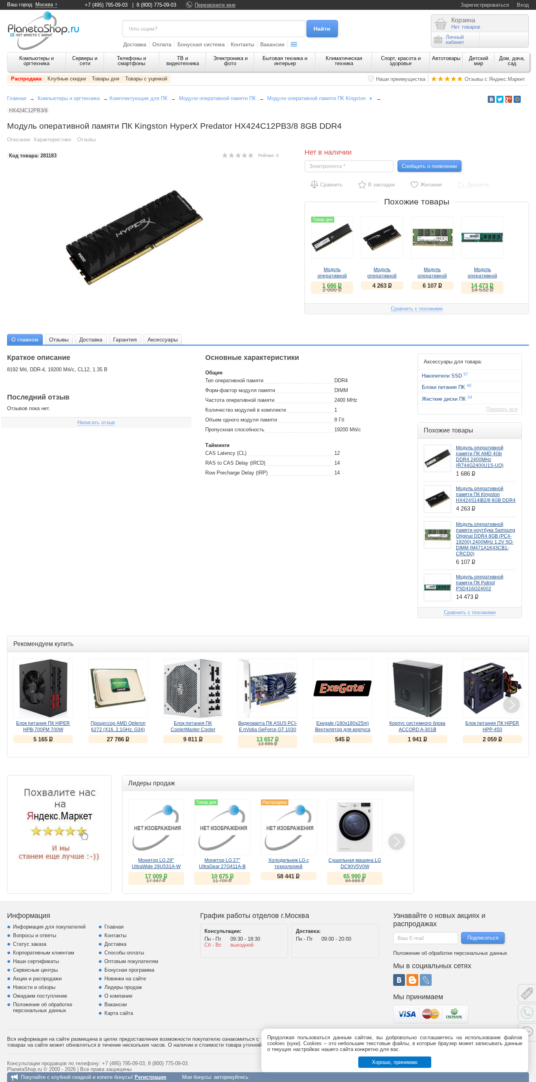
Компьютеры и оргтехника (36, 60)
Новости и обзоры (34, 987)
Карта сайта (118, 1013)
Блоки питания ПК (446, 386)
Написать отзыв (96, 422)
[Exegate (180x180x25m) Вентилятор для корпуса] (342, 688)
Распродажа (26, 79)
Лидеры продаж (123, 987)
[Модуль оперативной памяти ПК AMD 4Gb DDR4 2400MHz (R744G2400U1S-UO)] (437, 458)
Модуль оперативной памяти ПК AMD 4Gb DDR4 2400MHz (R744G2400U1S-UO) (479, 456)
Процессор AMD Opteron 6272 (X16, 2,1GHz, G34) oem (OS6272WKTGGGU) (118, 730)
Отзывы (86, 139)
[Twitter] (499, 99)
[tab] (25, 339)
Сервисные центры (35, 970)
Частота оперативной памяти (239, 400)
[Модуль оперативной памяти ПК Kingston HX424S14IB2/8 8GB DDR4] (382, 237)
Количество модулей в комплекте (245, 410)
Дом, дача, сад (512, 60)
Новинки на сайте (125, 979)
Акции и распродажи (37, 979)
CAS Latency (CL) (225, 453)
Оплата (161, 44)
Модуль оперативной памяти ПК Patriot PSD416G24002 (479, 582)
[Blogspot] (412, 980)
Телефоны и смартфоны (131, 60)
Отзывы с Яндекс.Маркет (495, 79)
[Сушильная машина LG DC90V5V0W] (355, 827)
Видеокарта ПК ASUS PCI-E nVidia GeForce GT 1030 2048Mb (267, 730)
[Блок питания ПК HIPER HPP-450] (492, 688)
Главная (16, 98)
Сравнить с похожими (417, 309)
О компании (118, 996)
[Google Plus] (508, 99)
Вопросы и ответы (34, 935)
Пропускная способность (234, 429)
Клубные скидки (66, 79)
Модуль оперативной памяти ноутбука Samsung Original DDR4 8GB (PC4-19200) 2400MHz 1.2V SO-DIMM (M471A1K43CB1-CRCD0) (485, 539)
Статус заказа (29, 944)
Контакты (242, 44)
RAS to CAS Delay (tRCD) (235, 463)
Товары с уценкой (146, 79)
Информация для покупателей (49, 927)
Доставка (134, 44)
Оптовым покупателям (131, 961)
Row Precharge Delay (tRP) (236, 473)
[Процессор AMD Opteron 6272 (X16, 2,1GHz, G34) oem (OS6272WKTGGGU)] (118, 688)
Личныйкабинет (455, 40)
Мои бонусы (196, 1077)
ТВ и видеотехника (182, 60)
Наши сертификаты (36, 961)
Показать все (502, 409)
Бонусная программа (129, 970)
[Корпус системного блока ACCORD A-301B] (417, 688)
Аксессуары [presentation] (163, 339)
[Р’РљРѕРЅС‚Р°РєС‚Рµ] (491, 99)
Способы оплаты (124, 953)
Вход (523, 5)
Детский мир (478, 60)
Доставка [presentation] (90, 339)
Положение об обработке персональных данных (42, 1007)
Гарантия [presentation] (125, 339)
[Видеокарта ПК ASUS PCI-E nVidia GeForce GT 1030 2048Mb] (267, 688)
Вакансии (272, 44)
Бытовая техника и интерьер (285, 60)
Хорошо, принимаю (394, 1062)
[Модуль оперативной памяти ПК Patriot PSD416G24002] (482, 237)
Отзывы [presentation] (59, 339)
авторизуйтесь (231, 1077)
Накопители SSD (445, 375)
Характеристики (52, 139)
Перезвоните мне (215, 5)
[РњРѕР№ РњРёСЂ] (517, 99)
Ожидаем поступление (40, 996)
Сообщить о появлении (429, 166)
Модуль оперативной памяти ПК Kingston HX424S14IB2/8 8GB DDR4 (486, 494)
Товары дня (105, 79)
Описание (18, 139)
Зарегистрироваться (485, 5)
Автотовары (446, 58)
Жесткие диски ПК (447, 398)
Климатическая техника (344, 60)
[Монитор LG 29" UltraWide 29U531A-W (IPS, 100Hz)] (156, 827)
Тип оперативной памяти (234, 380)
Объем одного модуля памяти (241, 420)
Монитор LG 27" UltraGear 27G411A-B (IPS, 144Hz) (222, 867)
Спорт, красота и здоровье (401, 60)
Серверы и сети (84, 60)
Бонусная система (201, 44)
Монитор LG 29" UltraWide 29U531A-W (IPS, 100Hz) (156, 867)
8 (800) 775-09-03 (156, 5)
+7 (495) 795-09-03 (106, 5)
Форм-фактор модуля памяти (240, 390)
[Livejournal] (426, 980)
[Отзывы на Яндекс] (59, 827)
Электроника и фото (230, 60)
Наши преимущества (400, 79)
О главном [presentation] (24, 339)
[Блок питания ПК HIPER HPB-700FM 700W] (43, 688)
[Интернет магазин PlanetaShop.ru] (46, 30)
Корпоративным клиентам (43, 953)
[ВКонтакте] (399, 980)
